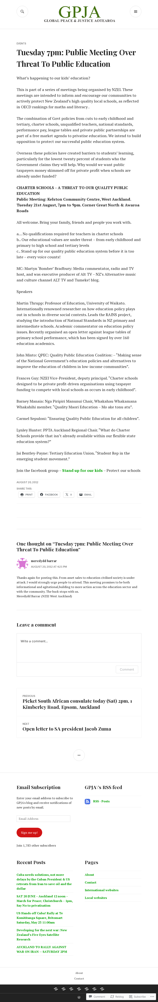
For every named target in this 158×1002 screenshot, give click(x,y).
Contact (90, 882)
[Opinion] (87, 989)
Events (21, 43)
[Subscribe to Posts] (87, 801)
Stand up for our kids (82, 470)
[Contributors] (79, 989)
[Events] (63, 989)
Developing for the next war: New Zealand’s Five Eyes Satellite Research (42, 934)
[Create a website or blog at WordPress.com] (79, 997)
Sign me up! (29, 832)
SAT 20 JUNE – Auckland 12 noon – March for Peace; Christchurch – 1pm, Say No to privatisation (45, 901)
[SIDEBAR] (79, 755)
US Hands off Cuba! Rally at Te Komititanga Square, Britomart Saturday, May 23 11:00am (40, 917)
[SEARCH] (22, 11)
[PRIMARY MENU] (135, 11)
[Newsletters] (71, 989)
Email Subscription (39, 787)
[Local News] (56, 989)
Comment (127, 669)
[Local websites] (94, 989)
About (89, 875)
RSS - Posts (101, 801)
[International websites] (102, 989)
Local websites (96, 898)
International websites (101, 890)
